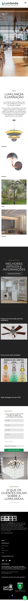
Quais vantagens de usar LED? (11, 397)
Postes (3, 206)
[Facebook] (2, 560)
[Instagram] (6, 560)
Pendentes (3, 146)
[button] (25, 2)
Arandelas (3, 176)
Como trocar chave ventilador (11, 355)
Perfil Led (3, 236)
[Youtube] (9, 560)
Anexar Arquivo (8, 441)
